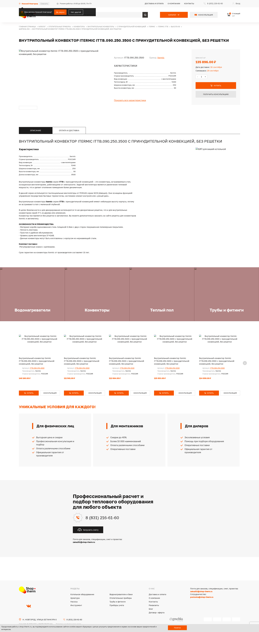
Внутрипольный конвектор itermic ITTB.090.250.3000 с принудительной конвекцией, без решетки (81, 361)
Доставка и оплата (154, 3)
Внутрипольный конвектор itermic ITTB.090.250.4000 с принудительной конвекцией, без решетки (36, 361)
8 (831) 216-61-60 (102, 517)
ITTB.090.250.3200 (172, 368)
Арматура (75, 598)
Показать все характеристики (130, 100)
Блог (151, 609)
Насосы (74, 601)
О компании (174, 3)
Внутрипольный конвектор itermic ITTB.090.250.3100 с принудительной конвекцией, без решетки (126, 361)
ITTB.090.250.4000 (37, 368)
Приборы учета (117, 605)
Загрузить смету (90, 530)
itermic (160, 57)
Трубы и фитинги (118, 601)
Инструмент (76, 605)
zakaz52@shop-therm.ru (201, 591)
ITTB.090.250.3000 (82, 368)
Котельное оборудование (82, 594)
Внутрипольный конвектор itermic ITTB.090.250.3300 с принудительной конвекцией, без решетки (216, 361)
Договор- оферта (156, 612)
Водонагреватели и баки (121, 594)
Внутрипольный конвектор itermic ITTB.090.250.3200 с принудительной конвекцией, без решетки (171, 361)
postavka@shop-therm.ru (201, 597)
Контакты (189, 3)
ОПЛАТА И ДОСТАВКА (69, 130)
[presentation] (245, 363)
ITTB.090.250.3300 (217, 368)
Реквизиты (154, 605)
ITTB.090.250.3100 (127, 368)
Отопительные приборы (121, 598)
